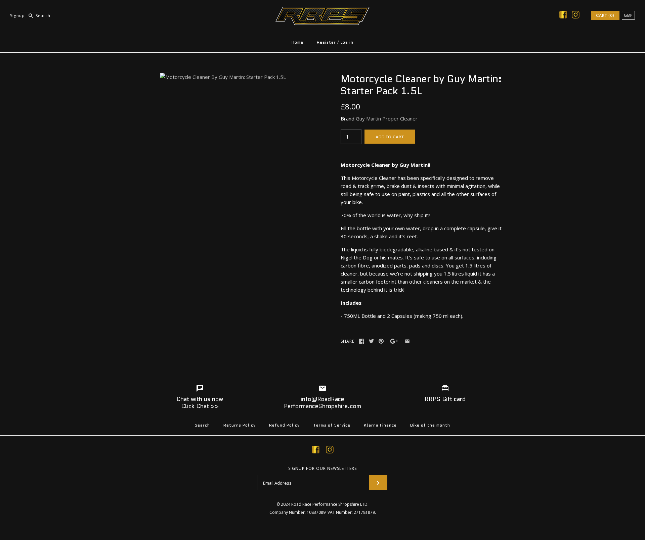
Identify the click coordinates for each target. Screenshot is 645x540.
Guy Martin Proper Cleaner (387, 118)
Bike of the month (430, 425)
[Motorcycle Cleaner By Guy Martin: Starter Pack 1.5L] (223, 76)
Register (326, 42)
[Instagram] (575, 16)
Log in (347, 42)
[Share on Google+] (394, 341)
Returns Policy (239, 425)
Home (297, 42)
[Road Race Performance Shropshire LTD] (322, 10)
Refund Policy (284, 425)
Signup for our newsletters (322, 468)
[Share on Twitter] (371, 341)
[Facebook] (563, 16)
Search (202, 425)
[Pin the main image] (381, 341)
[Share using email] (407, 341)
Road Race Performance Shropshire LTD (329, 504)
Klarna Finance (380, 425)
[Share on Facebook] (361, 341)
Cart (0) (605, 15)
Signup (17, 15)
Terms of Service (331, 425)
